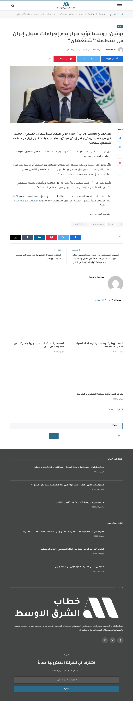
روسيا (111, 224)
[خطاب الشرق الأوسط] (66, 5)
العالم (120, 26)
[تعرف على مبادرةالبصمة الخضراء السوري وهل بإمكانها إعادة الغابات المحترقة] (115, 536)
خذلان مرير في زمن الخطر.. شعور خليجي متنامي (80, 503)
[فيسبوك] (120, 138)
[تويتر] (120, 147)
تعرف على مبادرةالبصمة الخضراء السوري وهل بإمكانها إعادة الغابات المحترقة (63, 532)
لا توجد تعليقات (81, 50)
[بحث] (13, 5)
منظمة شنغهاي (80, 224)
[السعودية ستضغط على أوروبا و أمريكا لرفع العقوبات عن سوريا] (37, 323)
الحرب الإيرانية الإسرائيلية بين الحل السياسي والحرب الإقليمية (98, 345)
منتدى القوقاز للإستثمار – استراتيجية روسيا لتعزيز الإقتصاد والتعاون (68, 467)
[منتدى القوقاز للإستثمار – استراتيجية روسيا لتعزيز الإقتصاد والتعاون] (115, 472)
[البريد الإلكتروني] (120, 171)
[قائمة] (119, 5)
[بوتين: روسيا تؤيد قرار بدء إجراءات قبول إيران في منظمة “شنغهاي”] (66, 94)
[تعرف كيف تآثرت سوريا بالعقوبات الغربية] (96, 374)
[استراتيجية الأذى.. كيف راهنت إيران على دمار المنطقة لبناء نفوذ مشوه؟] (115, 489)
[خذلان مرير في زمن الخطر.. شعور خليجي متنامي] (115, 507)
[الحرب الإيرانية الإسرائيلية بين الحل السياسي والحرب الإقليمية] (96, 323)
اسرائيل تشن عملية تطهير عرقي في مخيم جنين (79, 567)
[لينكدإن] (120, 155)
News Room (111, 50)
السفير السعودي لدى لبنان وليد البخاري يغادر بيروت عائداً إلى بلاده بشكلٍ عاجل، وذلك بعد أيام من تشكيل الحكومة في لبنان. (95, 259)
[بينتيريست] (120, 163)
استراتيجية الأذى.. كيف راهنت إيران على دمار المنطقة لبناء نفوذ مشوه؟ (67, 485)
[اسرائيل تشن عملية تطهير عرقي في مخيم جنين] (115, 571)
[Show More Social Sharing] (49, 59)
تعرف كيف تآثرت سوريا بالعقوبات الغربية (100, 394)
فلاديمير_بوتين (98, 224)
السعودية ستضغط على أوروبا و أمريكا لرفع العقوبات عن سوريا (39, 345)
